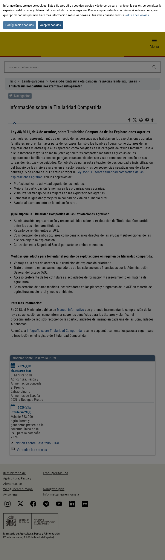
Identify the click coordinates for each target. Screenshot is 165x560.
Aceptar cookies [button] (50, 25)
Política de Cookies (137, 15)
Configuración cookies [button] (19, 25)
